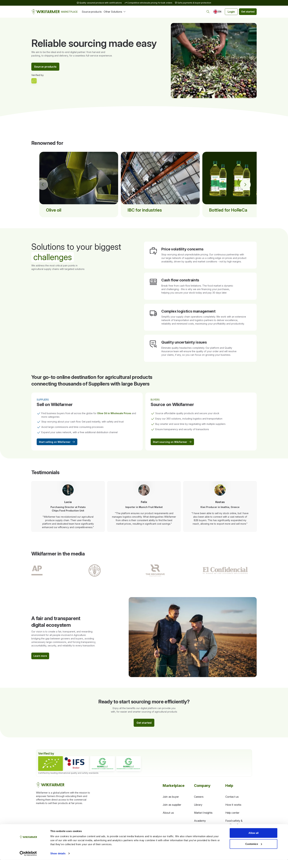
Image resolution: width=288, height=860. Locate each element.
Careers (199, 796)
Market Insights (203, 812)
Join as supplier (172, 804)
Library (198, 804)
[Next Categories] (245, 184)
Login (231, 11)
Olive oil (53, 210)
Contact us (232, 796)
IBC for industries (145, 210)
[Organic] (50, 763)
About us (168, 812)
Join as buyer (171, 796)
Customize (251, 843)
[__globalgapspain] (128, 763)
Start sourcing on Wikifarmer (170, 441)
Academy (200, 820)
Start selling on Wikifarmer (54, 441)
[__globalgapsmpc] (102, 763)
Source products (92, 11)
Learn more (40, 655)
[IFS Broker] (76, 763)
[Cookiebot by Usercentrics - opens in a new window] (28, 853)
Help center (232, 812)
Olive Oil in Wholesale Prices (114, 413)
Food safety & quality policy (233, 822)
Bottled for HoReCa (228, 210)
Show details (58, 853)
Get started (247, 11)
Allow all (253, 833)
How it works (233, 804)
